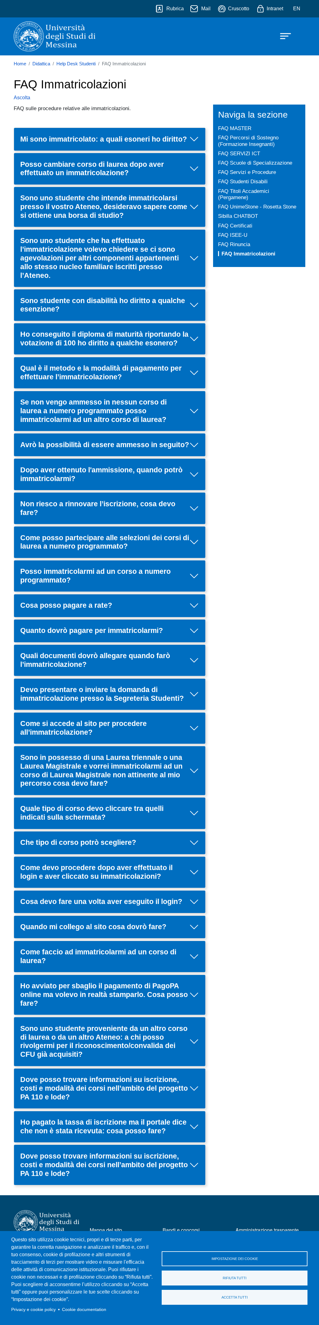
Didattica (41, 63)
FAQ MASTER (234, 128)
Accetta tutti (234, 1297)
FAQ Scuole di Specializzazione (255, 163)
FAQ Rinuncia (234, 244)
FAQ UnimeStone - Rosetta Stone (257, 207)
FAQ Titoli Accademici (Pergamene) (243, 194)
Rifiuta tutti (234, 1278)
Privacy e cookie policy (33, 1309)
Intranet (275, 8)
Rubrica (175, 8)
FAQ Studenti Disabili (243, 181)
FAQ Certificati (235, 225)
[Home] (54, 36)
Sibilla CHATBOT (238, 216)
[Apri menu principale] (282, 35)
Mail (206, 8)
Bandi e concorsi (181, 1230)
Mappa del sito (106, 1230)
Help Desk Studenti (76, 63)
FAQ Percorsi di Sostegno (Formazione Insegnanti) (248, 140)
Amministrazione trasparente (267, 1230)
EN (296, 8)
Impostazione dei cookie (235, 1259)
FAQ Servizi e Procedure (247, 172)
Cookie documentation (84, 1309)
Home (20, 63)
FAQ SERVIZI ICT (239, 153)
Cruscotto (238, 8)
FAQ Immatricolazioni (248, 253)
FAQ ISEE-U (232, 235)
